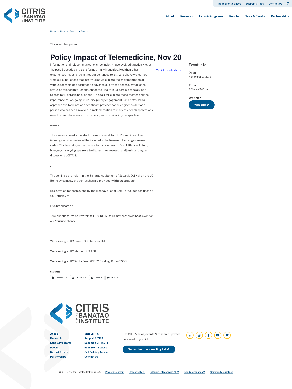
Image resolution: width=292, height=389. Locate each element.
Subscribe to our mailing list (147, 349)
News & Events (255, 16)
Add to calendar (169, 70)
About (170, 16)
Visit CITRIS (91, 333)
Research (186, 16)
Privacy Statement (114, 372)
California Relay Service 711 (163, 372)
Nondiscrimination (193, 372)
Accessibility (135, 372)
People (234, 16)
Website (200, 104)
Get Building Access (96, 352)
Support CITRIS (255, 3)
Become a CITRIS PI (96, 342)
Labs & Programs (211, 16)
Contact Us (275, 3)
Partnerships (280, 16)
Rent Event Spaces (229, 3)
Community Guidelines (221, 372)
